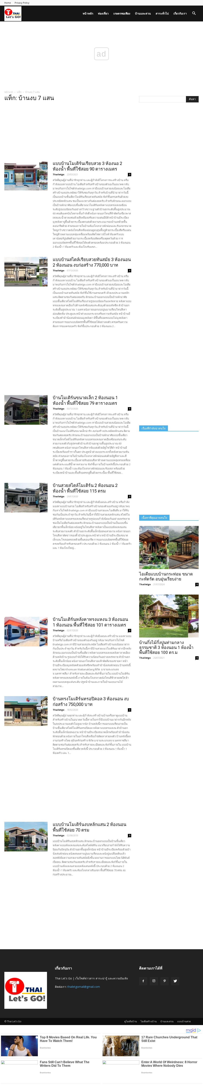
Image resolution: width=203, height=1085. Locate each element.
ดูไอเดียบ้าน (130, 1021)
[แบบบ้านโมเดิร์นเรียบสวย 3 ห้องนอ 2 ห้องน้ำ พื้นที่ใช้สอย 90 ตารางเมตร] (26, 176)
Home (7, 2)
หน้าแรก (8, 92)
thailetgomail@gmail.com (83, 987)
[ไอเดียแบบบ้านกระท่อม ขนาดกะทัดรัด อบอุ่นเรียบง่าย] (169, 547)
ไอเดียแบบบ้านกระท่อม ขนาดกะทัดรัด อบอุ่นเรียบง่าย (166, 576)
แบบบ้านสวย (184, 1021)
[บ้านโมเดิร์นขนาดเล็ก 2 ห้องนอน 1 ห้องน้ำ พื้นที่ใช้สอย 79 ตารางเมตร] (26, 410)
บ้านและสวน (143, 13)
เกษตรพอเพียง (121, 13)
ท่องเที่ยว (103, 13)
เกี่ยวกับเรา (180, 13)
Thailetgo (58, 174)
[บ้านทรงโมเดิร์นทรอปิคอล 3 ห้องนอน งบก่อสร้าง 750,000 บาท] (26, 711)
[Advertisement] (67, 132)
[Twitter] (175, 981)
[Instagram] (154, 981)
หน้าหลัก (88, 13)
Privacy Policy (22, 2)
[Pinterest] (165, 981)
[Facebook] (143, 981)
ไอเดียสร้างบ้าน (149, 1021)
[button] (194, 14)
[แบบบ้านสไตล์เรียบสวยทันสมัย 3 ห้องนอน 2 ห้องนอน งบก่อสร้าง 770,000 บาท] (26, 272)
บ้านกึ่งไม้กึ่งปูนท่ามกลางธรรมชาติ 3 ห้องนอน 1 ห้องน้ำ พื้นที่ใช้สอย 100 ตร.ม (166, 647)
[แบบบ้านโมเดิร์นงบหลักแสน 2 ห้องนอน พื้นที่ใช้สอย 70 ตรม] (26, 837)
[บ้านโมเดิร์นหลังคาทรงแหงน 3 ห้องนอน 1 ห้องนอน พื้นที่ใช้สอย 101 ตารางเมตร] (26, 632)
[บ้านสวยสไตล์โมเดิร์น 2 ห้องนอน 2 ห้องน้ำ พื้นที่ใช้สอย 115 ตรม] (26, 498)
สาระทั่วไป (162, 13)
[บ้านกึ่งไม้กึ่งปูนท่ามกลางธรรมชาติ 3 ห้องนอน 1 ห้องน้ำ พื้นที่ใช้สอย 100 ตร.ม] (169, 616)
